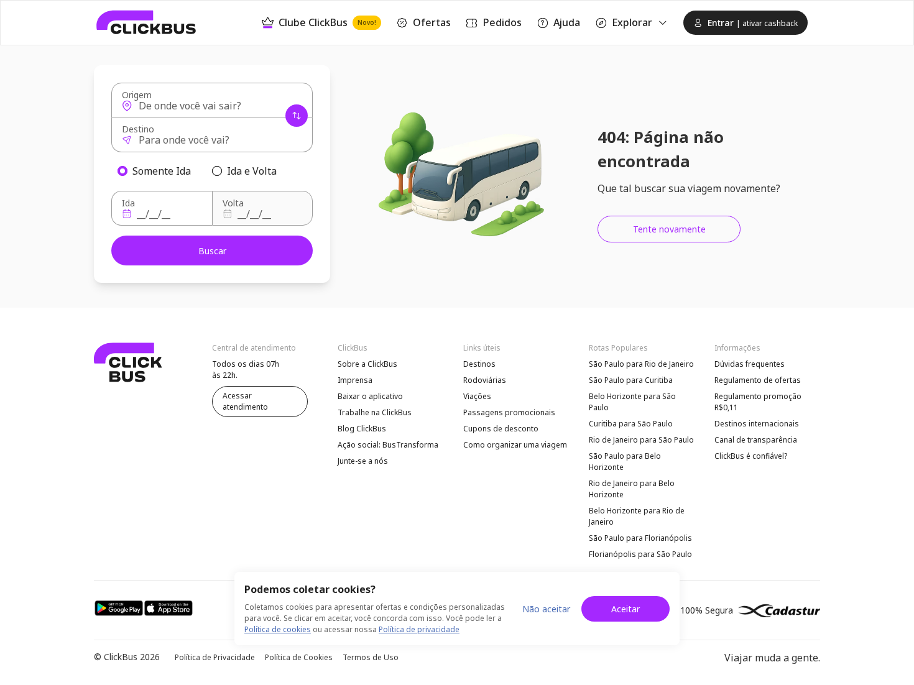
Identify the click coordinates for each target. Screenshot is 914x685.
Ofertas (432, 22)
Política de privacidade (419, 629)
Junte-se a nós (363, 461)
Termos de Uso (371, 657)
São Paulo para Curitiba (631, 380)
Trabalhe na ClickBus (375, 412)
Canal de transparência (755, 439)
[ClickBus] (146, 22)
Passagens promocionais (509, 412)
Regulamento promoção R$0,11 (757, 402)
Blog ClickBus (362, 428)
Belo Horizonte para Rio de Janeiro (637, 516)
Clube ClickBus (327, 22)
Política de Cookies (299, 657)
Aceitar (625, 609)
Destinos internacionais (756, 423)
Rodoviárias (484, 380)
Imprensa (355, 380)
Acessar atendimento (245, 401)
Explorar (632, 22)
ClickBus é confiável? (750, 456)
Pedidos (502, 22)
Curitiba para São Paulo (631, 423)
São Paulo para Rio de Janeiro (641, 364)
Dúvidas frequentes (749, 364)
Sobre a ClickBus (367, 364)
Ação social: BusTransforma (388, 444)
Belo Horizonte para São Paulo (632, 402)
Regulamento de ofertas (757, 380)
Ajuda (566, 22)
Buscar (212, 251)
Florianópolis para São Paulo (640, 554)
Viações (477, 396)
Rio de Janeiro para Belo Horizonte (632, 489)
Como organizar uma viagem (515, 444)
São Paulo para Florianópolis (640, 538)
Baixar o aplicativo (370, 396)
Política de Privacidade (215, 657)
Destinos (479, 364)
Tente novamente (669, 229)
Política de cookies (277, 629)
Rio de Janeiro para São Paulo (641, 439)
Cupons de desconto (500, 428)
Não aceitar (546, 609)
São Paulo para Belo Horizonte (625, 461)
